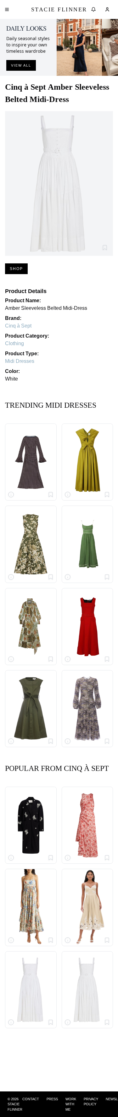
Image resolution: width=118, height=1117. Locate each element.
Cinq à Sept (18, 325)
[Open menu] (7, 9)
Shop (16, 269)
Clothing (14, 343)
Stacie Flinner (59, 9)
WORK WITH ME (70, 1104)
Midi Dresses (19, 361)
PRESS (52, 1099)
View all (21, 65)
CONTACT (30, 1099)
